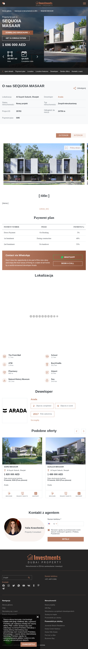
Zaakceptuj (28, 644)
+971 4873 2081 (51, 579)
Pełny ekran (75, 148)
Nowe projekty (50, 605)
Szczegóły (35, 420)
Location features (42, 71)
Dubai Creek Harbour (52, 629)
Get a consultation (16, 38)
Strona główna (7, 605)
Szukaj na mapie (51, 614)
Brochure (9, 496)
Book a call (67, 263)
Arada (60, 97)
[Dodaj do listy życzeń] (39, 440)
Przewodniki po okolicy (53, 618)
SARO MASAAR (11, 467)
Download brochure (17, 33)
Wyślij (65, 539)
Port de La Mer (50, 635)
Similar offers (65, 71)
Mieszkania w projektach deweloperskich (59, 611)
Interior (78, 135)
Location (30, 71)
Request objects (22, 496)
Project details (8, 71)
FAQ (3, 608)
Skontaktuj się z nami (10, 611)
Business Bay (50, 638)
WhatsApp (69, 257)
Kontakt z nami (77, 71)
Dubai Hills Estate (51, 632)
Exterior (63, 135)
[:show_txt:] (44, 209)
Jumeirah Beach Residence (55, 625)
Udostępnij (81, 88)
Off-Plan (48, 608)
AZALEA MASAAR (55, 467)
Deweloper (54, 71)
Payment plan (20, 71)
